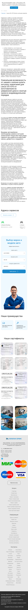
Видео (14, 525)
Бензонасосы (14, 495)
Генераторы (14, 493)
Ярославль (18, 582)
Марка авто (14, 250)
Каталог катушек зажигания (14, 538)
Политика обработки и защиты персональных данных (13, 594)
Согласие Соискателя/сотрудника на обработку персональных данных (12, 600)
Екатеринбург (10, 559)
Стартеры (14, 491)
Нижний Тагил (10, 582)
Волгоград (10, 555)
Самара (18, 565)
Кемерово (10, 567)
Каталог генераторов (14, 537)
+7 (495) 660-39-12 (7, 448)
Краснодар (10, 577)
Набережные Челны (10, 580)
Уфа (18, 577)
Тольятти (18, 569)
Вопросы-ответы (14, 521)
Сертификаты (14, 533)
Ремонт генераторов (14, 498)
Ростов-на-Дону (18, 561)
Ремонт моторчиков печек (14, 500)
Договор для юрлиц (14, 540)
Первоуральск (18, 559)
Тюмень (18, 573)
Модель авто (14, 256)
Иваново (10, 561)
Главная (3, 13)
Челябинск (18, 580)
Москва (10, 549)
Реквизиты (14, 531)
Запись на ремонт (14, 517)
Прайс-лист (14, 519)
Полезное (14, 527)
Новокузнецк (19, 551)
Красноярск (10, 575)
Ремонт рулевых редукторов (14, 506)
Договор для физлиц (14, 542)
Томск (18, 571)
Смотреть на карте (7, 215)
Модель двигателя (14, 263)
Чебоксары (18, 578)
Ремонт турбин (14, 502)
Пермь (18, 557)
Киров (10, 569)
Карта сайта (14, 529)
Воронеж (10, 557)
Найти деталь (13, 271)
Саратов (19, 567)
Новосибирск (19, 549)
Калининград (10, 563)
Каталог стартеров (14, 535)
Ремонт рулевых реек (14, 504)
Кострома (10, 573)
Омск (18, 553)
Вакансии (14, 523)
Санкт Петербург (10, 551)
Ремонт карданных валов (14, 508)
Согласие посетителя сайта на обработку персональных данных (10, 597)
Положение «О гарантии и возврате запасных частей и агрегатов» (13, 603)
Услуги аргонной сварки (14, 510)
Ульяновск (18, 575)
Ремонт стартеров (14, 496)
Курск (10, 571)
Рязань (18, 563)
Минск (10, 578)
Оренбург (18, 555)
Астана (10, 553)
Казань (10, 565)
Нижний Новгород (10, 584)
